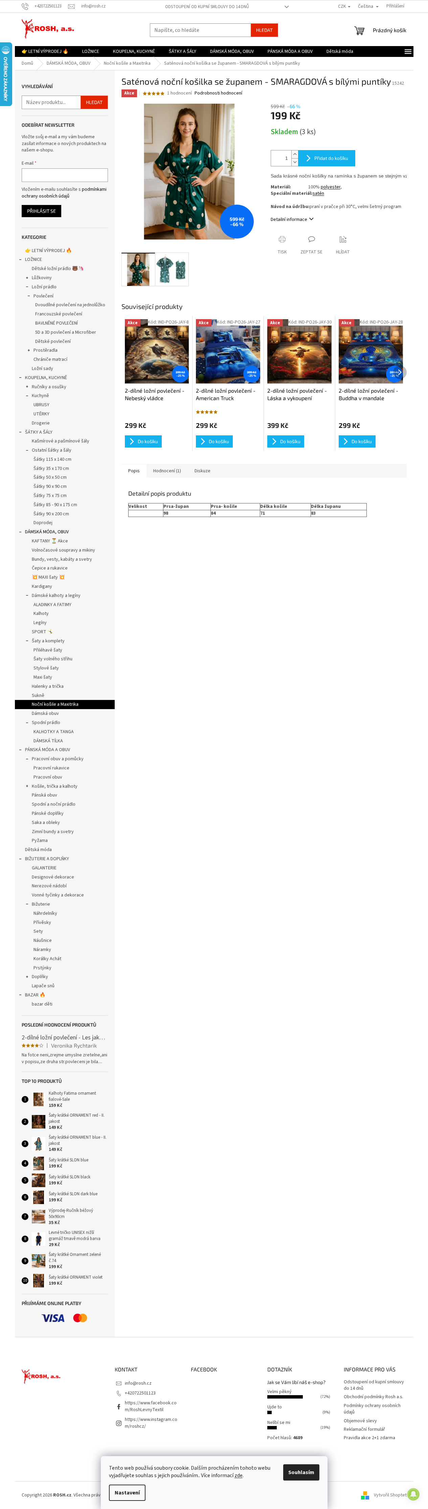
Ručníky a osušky (49, 387)
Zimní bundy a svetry (53, 831)
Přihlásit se (41, 211)
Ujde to (274, 1407)
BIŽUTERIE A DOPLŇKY (47, 858)
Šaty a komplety (48, 641)
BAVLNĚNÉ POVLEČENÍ (56, 323)
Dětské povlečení (53, 341)
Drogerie (41, 423)
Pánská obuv (44, 795)
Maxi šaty (42, 677)
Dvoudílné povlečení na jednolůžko (70, 305)
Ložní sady (42, 368)
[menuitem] (45, 51)
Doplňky (40, 976)
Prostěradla (45, 350)
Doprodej (42, 522)
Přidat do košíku (331, 158)
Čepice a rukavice (50, 568)
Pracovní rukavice (51, 768)
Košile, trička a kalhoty (54, 786)
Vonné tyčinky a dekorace (58, 895)
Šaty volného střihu (52, 659)
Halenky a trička (48, 686)
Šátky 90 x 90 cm (50, 486)
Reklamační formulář (364, 1429)
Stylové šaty (46, 668)
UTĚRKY (41, 414)
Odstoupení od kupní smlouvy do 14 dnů (207, 7)
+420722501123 (140, 1393)
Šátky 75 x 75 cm (50, 495)
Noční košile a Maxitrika (55, 704)
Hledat (264, 30)
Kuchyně (40, 395)
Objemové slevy (360, 1421)
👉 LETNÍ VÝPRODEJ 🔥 (48, 250)
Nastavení (127, 1492)
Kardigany (42, 586)
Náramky (42, 949)
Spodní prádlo (46, 722)
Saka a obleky (46, 822)
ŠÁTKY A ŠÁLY (38, 432)
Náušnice (42, 940)
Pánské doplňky (48, 813)
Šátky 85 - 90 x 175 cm (55, 504)
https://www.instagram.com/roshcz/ (151, 1422)
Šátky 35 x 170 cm (51, 468)
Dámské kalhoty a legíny (56, 595)
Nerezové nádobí (49, 886)
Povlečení (43, 296)
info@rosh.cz (138, 1383)
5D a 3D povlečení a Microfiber (65, 332)
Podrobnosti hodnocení (218, 93)
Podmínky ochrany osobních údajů (372, 1408)
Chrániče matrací (50, 359)
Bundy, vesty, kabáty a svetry (62, 559)
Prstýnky (42, 968)
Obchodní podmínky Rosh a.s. (373, 1396)
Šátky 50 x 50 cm (50, 477)
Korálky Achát (47, 958)
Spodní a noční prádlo (53, 804)
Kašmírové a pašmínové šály (60, 441)
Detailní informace (289, 219)
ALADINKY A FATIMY (52, 604)
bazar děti (42, 1004)
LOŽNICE (33, 259)
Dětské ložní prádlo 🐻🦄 (58, 268)
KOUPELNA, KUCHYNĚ (46, 377)
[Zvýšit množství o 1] (294, 154)
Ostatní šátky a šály (51, 450)
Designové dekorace (53, 877)
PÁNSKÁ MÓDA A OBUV (47, 749)
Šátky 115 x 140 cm (52, 459)
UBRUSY (41, 404)
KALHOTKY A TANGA (53, 731)
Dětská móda (38, 849)
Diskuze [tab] (202, 471)
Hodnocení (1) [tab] (167, 471)
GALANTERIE (44, 868)
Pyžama (40, 840)
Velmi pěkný (279, 1391)
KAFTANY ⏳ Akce (50, 541)
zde (238, 1475)
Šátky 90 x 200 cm (51, 514)
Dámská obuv (45, 713)
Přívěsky (42, 922)
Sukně (38, 695)
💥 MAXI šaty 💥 (48, 577)
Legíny (40, 622)
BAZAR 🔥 (35, 995)
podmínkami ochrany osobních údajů (64, 193)
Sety (38, 931)
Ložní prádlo (44, 287)
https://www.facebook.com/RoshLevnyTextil (151, 1406)
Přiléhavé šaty (47, 650)
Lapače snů (43, 986)
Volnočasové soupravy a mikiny (63, 550)
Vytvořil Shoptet (390, 1495)
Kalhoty (41, 613)
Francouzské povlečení (58, 314)
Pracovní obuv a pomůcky (58, 759)
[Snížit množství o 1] (294, 162)
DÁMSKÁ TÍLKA (48, 741)
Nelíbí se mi (278, 1422)
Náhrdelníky (45, 913)
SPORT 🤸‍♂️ (42, 631)
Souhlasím (301, 1472)
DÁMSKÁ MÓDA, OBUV (47, 532)
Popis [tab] (134, 471)
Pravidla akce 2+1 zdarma (369, 1437)
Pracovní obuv (47, 777)
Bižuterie (41, 904)
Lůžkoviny (42, 277)
